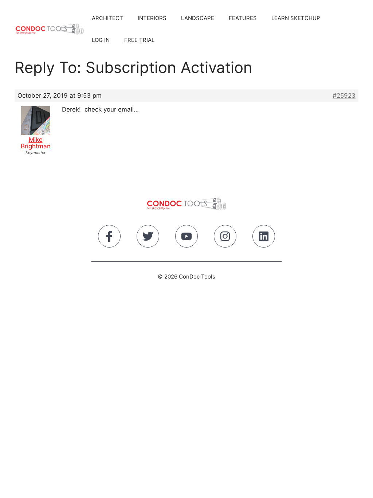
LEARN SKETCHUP (295, 18)
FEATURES (243, 18)
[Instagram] (225, 237)
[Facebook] (109, 237)
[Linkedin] (263, 237)
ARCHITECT (107, 18)
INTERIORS (152, 18)
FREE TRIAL (139, 39)
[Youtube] (186, 237)
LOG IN (101, 39)
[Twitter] (148, 237)
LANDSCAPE (197, 18)
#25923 (344, 95)
